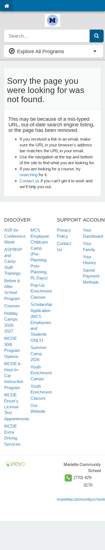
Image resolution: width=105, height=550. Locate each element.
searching (29, 174)
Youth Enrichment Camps (41, 373)
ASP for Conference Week (14, 236)
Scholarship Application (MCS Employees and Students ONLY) (41, 322)
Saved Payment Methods (91, 276)
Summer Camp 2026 (38, 353)
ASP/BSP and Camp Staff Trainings (13, 261)
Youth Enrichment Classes (41, 392)
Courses (12, 305)
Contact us (29, 180)
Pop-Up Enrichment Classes (41, 291)
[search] (47, 36)
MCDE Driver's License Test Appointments (16, 406)
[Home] (6, 5)
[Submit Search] (97, 36)
